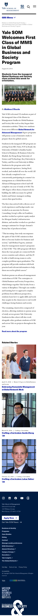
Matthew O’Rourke (12, 109)
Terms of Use (13, 567)
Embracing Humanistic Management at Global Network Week (18, 388)
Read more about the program (14, 331)
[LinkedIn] (9, 499)
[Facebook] (15, 499)
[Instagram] (3, 499)
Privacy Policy (23, 567)
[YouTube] (21, 499)
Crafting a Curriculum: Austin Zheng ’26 (18, 434)
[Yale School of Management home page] (10, 6)
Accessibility (5, 571)
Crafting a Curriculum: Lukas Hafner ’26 (18, 480)
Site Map (4, 567)
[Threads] (28, 499)
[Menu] (34, 6)
